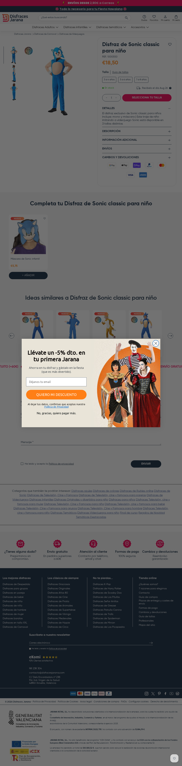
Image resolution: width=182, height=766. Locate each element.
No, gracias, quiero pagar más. (56, 413)
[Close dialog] (156, 343)
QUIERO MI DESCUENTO (56, 395)
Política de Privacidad (56, 406)
